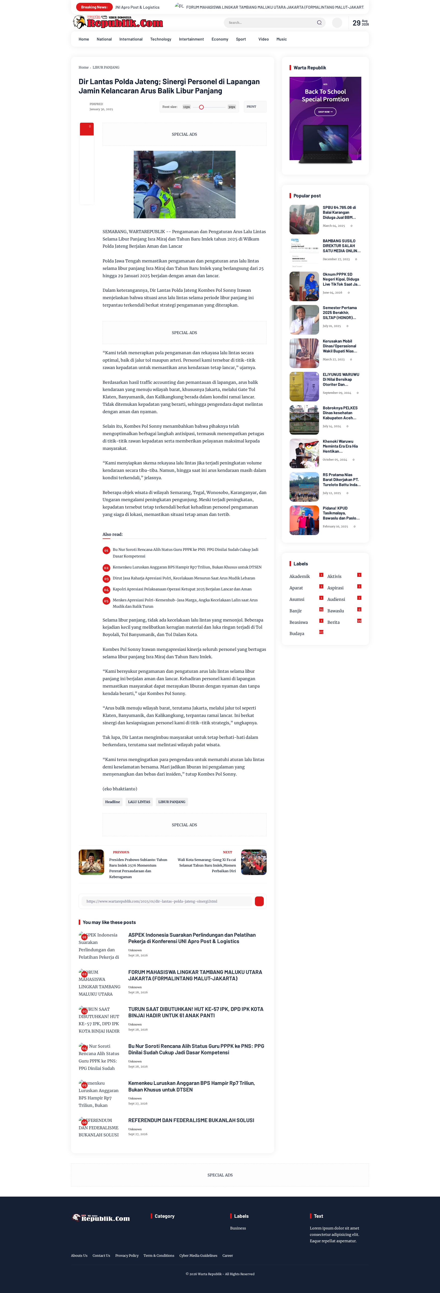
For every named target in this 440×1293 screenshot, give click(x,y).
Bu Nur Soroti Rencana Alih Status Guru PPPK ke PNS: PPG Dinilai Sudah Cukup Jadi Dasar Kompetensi (185, 552)
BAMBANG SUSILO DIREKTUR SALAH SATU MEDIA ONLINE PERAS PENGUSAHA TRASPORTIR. (341, 245)
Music (282, 38)
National (104, 38)
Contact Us (101, 1255)
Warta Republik (210, 1274)
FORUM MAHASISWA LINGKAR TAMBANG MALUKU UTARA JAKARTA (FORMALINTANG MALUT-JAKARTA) (206, 7)
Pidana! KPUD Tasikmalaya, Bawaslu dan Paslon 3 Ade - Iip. (341, 512)
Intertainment (191, 38)
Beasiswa (306, 622)
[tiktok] (358, 1256)
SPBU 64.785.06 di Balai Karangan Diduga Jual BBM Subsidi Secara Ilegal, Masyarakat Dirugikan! (342, 212)
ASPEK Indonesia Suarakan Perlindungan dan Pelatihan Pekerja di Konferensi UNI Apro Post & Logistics (192, 937)
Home (84, 38)
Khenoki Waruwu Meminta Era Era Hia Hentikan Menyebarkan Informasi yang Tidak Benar (341, 446)
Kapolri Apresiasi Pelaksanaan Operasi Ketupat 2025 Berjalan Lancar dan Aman (182, 589)
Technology (160, 38)
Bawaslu (343, 610)
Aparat (306, 587)
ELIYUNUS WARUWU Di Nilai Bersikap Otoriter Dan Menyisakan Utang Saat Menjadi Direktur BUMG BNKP (342, 379)
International (131, 38)
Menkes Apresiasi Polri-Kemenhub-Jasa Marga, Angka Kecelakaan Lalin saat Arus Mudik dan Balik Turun (185, 603)
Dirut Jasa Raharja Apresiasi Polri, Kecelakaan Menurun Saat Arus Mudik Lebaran (184, 578)
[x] (87, 156)
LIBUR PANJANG (106, 67)
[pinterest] (87, 197)
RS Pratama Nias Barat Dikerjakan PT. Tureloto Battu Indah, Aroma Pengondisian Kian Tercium (342, 479)
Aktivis (343, 576)
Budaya (306, 633)
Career (228, 1255)
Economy (220, 38)
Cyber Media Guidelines (198, 1255)
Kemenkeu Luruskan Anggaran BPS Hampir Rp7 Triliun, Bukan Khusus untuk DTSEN (187, 567)
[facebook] (87, 142)
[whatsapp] (87, 184)
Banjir (306, 610)
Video (263, 38)
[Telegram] (87, 170)
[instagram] (350, 1256)
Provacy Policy (127, 1255)
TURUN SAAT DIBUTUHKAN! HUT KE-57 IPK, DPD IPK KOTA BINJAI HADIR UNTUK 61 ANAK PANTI (196, 1012)
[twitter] (342, 1256)
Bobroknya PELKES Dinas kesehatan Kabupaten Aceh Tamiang (340, 412)
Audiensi (343, 599)
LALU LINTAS (139, 802)
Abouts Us (79, 1255)
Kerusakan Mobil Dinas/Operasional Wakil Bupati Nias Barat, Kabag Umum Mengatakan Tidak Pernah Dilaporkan (340, 345)
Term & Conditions (159, 1255)
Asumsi (306, 599)
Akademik (306, 576)
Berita (344, 622)
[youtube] (366, 1256)
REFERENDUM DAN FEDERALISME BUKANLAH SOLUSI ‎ (191, 1120)
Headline (112, 802)
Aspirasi (343, 587)
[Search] (319, 23)
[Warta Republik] (117, 27)
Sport (241, 38)
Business (238, 1228)
